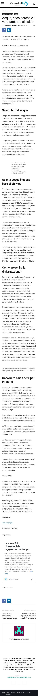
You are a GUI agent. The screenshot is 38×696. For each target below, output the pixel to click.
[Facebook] (4, 30)
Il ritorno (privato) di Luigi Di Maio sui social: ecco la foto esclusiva (28, 616)
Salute (16, 14)
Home (4, 11)
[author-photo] (19, 636)
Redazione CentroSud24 (11, 25)
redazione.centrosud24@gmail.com (19, 677)
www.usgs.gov (7, 523)
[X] (25, 683)
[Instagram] (19, 683)
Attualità (10, 11)
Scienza (11, 14)
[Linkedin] (9, 30)
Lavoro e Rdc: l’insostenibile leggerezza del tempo (9, 616)
